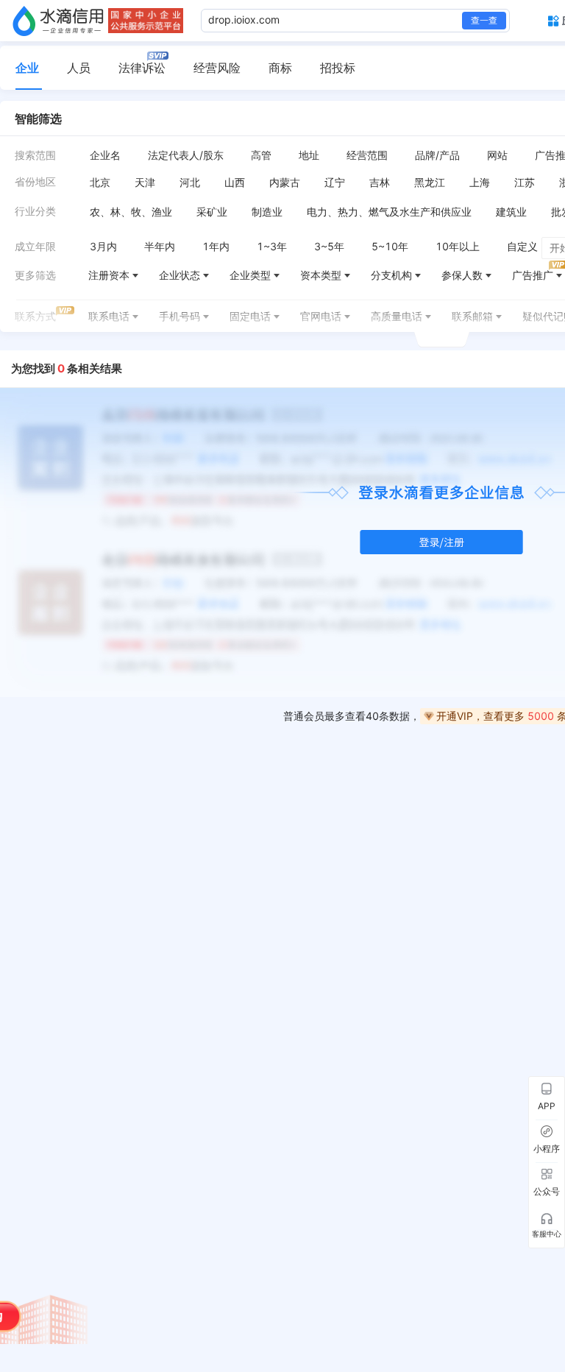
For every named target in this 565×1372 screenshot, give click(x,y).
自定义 (522, 246)
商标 (280, 67)
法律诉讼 (142, 67)
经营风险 (217, 67)
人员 (78, 67)
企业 (27, 67)
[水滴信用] (58, 20)
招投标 (337, 67)
